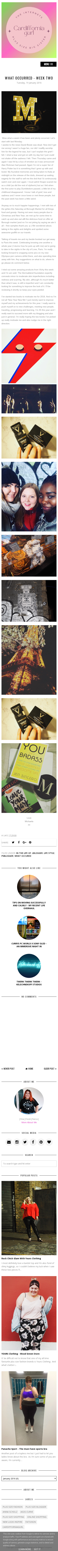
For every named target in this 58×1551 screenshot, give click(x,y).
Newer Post (9, 1068)
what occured (23, 855)
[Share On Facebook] (18, 842)
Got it (37, 1549)
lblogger (37, 853)
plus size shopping (13, 1516)
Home (30, 1068)
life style (49, 853)
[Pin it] (30, 842)
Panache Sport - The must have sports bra (24, 1448)
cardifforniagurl (13, 1527)
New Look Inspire (12, 1521)
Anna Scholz (10, 1511)
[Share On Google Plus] (24, 842)
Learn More (25, 1549)
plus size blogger (36, 1506)
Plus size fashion (12, 1506)
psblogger (7, 855)
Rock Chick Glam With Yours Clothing (21, 1258)
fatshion (30, 1521)
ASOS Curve (27, 1511)
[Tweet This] (13, 842)
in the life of (23, 853)
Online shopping (36, 1516)
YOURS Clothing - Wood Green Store (20, 1353)
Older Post (49, 1068)
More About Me (29, 1122)
